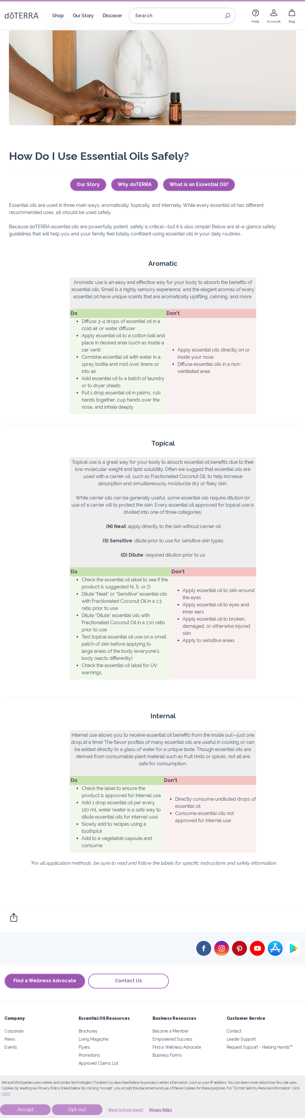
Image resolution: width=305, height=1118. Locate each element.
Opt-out (77, 1109)
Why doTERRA (135, 184)
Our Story (88, 184)
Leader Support (241, 1039)
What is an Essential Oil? (198, 184)
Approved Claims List (99, 1063)
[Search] (227, 16)
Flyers (84, 1047)
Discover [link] (112, 15)
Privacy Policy (160, 1110)
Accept (25, 1109)
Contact (234, 1030)
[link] (256, 15)
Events (10, 1047)
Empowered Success (172, 1039)
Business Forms (167, 1055)
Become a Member (170, 1030)
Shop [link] (58, 15)
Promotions (89, 1055)
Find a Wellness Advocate (44, 980)
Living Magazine (93, 1039)
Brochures (88, 1030)
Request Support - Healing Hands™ (259, 1047)
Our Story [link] (83, 15)
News (9, 1039)
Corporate (13, 1030)
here (5, 1094)
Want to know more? (126, 1110)
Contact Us (128, 980)
